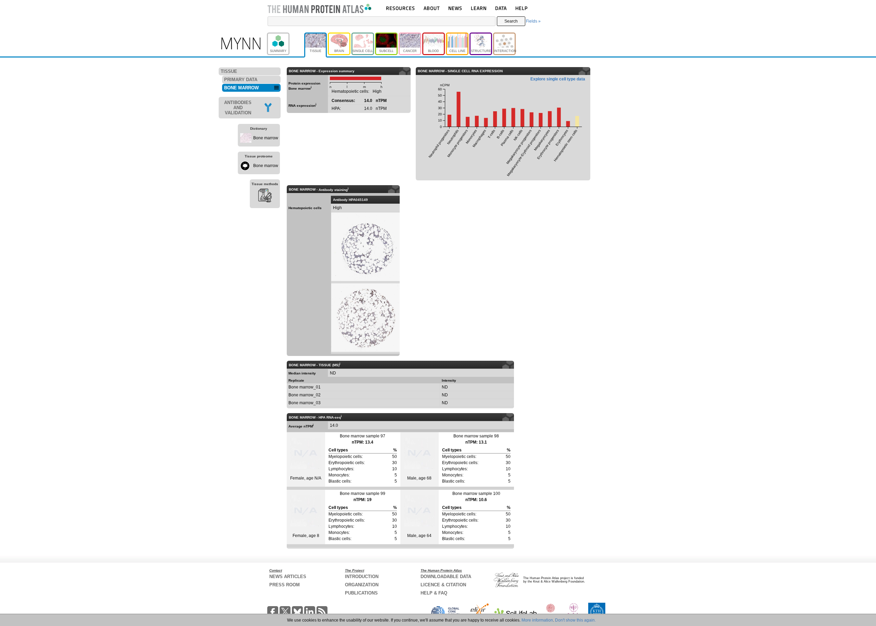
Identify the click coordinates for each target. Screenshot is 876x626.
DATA (501, 8)
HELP (521, 8)
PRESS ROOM (284, 584)
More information (537, 620)
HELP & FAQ (434, 593)
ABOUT (432, 8)
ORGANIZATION (361, 584)
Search (511, 21)
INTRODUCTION (361, 576)
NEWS (455, 8)
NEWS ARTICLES (287, 576)
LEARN (479, 8)
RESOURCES (400, 8)
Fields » (533, 21)
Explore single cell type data (557, 79)
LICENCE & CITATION (443, 584)
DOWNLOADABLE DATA (446, 576)
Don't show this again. (575, 620)
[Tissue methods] (265, 196)
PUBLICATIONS (361, 593)
